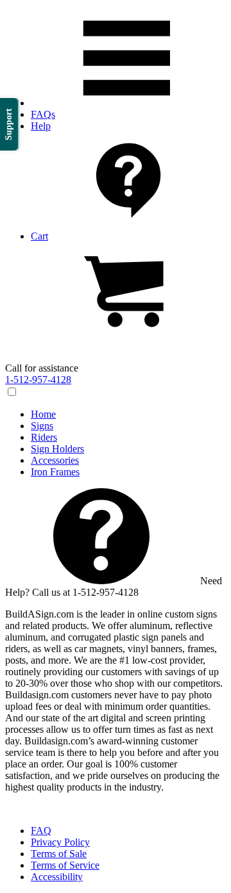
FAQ (41, 830)
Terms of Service (65, 865)
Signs (42, 425)
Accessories (55, 460)
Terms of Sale (59, 853)
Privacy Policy (60, 842)
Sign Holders (57, 448)
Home (43, 414)
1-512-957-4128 (38, 379)
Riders (44, 437)
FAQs (43, 114)
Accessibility (57, 876)
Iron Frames (55, 471)
